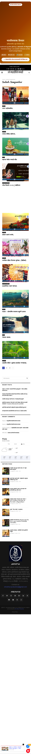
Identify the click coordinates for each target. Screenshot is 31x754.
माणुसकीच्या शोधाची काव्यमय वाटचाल (13, 420)
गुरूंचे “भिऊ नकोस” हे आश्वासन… (16, 509)
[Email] (13, 599)
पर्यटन (3, 157)
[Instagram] (11, 595)
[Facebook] (3, 595)
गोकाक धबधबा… (6, 337)
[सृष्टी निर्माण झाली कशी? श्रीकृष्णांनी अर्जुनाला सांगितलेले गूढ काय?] (5, 481)
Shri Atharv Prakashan (19, 608)
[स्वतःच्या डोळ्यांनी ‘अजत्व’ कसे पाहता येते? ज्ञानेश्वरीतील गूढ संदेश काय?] (5, 491)
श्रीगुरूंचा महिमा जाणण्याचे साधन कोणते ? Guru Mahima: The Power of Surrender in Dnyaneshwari (18, 500)
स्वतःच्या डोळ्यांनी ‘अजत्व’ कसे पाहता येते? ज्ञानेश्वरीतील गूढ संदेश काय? (18, 489)
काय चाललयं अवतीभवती (6, 283)
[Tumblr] (27, 595)
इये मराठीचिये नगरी (15, 72)
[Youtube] (9, 599)
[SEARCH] (27, 378)
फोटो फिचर (4, 131)
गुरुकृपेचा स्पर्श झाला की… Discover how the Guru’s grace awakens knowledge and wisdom (19, 521)
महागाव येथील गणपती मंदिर (9, 159)
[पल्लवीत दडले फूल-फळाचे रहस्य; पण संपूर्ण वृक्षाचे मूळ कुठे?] (5, 471)
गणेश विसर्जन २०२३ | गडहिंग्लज (11, 185)
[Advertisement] (15, 22)
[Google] (19, 595)
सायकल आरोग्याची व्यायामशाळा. (13, 432)
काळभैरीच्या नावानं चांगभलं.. (9, 286)
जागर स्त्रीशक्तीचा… (7, 108)
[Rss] (17, 599)
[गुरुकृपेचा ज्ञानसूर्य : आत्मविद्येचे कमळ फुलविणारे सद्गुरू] (5, 533)
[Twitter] (7, 595)
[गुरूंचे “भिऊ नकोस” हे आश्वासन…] (5, 512)
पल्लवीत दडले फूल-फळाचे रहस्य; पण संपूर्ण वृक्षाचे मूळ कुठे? (13, 398)
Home (3, 79)
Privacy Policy (15, 611)
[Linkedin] (23, 595)
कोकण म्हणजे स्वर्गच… (8, 234)
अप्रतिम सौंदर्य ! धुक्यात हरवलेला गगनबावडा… (14, 363)
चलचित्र (4, 309)
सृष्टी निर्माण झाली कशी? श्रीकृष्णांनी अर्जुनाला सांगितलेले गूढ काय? (14, 407)
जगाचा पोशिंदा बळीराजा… (9, 134)
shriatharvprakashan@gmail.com (15, 587)
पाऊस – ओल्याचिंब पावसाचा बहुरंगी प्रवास (14, 311)
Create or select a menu (14, 66)
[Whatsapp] (21, 599)
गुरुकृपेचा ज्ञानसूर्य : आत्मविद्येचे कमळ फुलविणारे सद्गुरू (19, 530)
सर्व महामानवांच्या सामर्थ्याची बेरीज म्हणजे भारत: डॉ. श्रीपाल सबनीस (14, 410)
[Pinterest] (15, 595)
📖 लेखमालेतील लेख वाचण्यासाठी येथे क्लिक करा (15, 59)
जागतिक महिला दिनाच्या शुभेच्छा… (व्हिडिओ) (14, 260)
